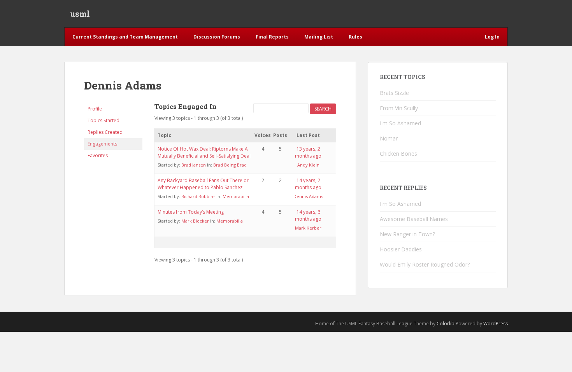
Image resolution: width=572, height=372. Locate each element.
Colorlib (445, 323)
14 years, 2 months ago (308, 184)
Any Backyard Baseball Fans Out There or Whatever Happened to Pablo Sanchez (203, 184)
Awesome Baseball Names (414, 219)
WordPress (495, 323)
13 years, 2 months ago (308, 152)
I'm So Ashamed (400, 123)
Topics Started (103, 120)
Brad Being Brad (230, 165)
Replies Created (105, 132)
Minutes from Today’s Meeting (191, 212)
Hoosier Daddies (401, 249)
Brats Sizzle (394, 93)
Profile (95, 108)
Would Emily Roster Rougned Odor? (425, 264)
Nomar (389, 138)
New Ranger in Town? (407, 234)
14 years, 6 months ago (308, 215)
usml (80, 14)
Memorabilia (236, 196)
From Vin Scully (399, 108)
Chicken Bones (398, 153)
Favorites (98, 155)
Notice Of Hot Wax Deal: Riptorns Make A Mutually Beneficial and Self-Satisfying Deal (204, 152)
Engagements (102, 143)
